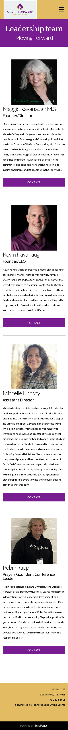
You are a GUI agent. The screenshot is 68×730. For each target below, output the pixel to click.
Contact (33, 182)
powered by (34, 725)
